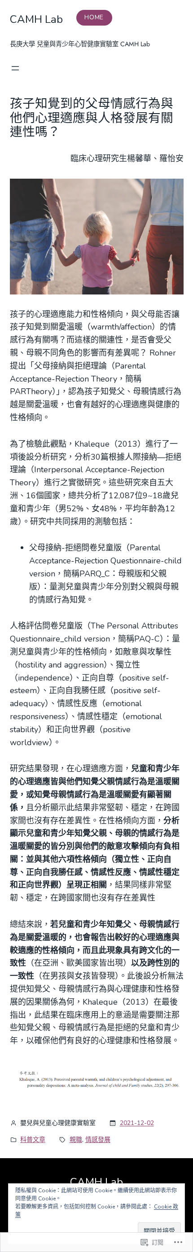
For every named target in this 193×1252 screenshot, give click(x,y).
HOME (94, 17)
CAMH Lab (36, 19)
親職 (76, 1139)
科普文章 (32, 1139)
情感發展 (97, 1139)
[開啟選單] (15, 68)
